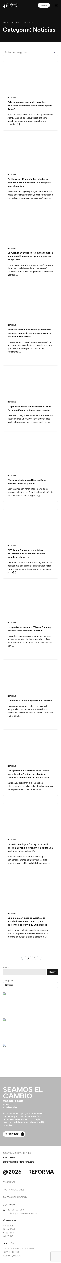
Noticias (12, 97)
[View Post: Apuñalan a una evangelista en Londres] (30, 675)
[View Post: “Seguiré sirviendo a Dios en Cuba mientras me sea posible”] (30, 455)
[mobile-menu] (55, 5)
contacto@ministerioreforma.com (18, 1161)
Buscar (6, 967)
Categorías (8, 980)
